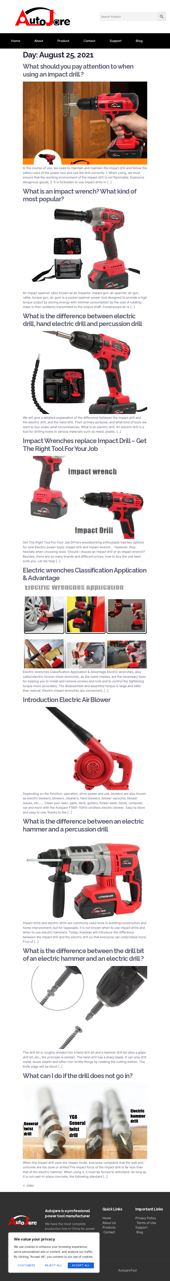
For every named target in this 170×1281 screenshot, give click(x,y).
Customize (26, 1265)
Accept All (81, 1265)
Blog (139, 41)
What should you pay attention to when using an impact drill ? (78, 70)
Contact (89, 41)
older (28, 1185)
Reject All (53, 1265)
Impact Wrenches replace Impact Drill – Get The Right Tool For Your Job (84, 444)
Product (63, 41)
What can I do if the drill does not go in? (77, 1076)
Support (115, 41)
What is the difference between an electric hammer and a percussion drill (83, 825)
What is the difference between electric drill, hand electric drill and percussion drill (82, 319)
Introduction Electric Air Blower (66, 699)
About (38, 41)
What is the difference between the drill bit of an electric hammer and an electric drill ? (83, 954)
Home (15, 41)
